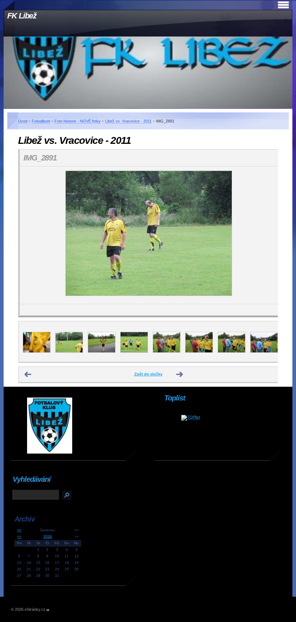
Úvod (22, 121)
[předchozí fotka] (31, 235)
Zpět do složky (148, 374)
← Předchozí (28, 374)
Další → (179, 374)
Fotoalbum (41, 121)
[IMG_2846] (37, 351)
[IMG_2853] (264, 351)
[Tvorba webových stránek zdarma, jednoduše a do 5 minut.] (48, 610)
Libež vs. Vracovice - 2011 (128, 121)
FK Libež (21, 15)
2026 (47, 537)
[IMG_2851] (199, 351)
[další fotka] (266, 235)
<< (19, 530)
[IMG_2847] (69, 351)
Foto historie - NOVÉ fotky (78, 121)
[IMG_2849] (134, 351)
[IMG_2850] (166, 351)
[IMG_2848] (102, 351)
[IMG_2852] (231, 351)
